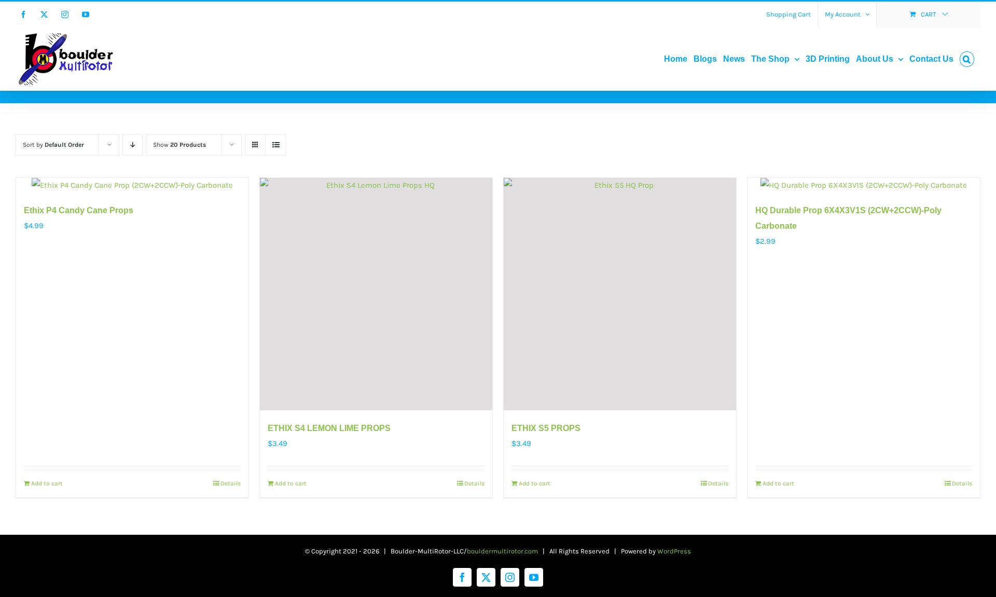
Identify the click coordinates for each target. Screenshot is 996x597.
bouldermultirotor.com (502, 551)
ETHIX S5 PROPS (545, 428)
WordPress (674, 551)
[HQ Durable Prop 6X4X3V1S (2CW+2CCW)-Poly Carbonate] (864, 185)
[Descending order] (132, 145)
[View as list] (276, 145)
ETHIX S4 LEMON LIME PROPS (329, 428)
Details (230, 483)
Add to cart (47, 483)
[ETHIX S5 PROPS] (620, 294)
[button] (967, 59)
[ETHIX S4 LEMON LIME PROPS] (376, 294)
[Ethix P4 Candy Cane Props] (132, 185)
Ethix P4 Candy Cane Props (78, 210)
